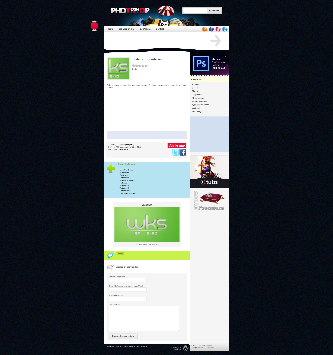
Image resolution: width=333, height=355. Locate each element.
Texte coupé (124, 188)
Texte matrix (124, 183)
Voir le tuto (177, 145)
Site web (112, 295)
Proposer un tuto (126, 29)
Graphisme (197, 95)
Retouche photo (199, 101)
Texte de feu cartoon (127, 180)
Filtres (195, 91)
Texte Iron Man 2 (126, 185)
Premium (209, 201)
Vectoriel (196, 108)
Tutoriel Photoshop (129, 346)
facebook (211, 29)
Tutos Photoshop (141, 346)
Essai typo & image (127, 170)
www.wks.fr (123, 150)
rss (204, 29)
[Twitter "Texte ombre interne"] (175, 155)
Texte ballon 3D (125, 191)
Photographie (198, 98)
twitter (225, 29)
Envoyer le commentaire (123, 336)
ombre (120, 254)
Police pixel (124, 175)
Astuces (195, 84)
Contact (160, 29)
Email (111, 286)
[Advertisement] (154, 41)
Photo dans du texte (127, 193)
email (218, 29)
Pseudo (112, 277)
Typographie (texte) (126, 144)
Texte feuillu (124, 172)
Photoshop (118, 346)
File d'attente (145, 29)
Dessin (195, 88)
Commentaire (114, 305)
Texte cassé (124, 178)
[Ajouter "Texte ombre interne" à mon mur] (182, 155)
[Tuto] (209, 172)
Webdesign (197, 111)
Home (110, 29)
